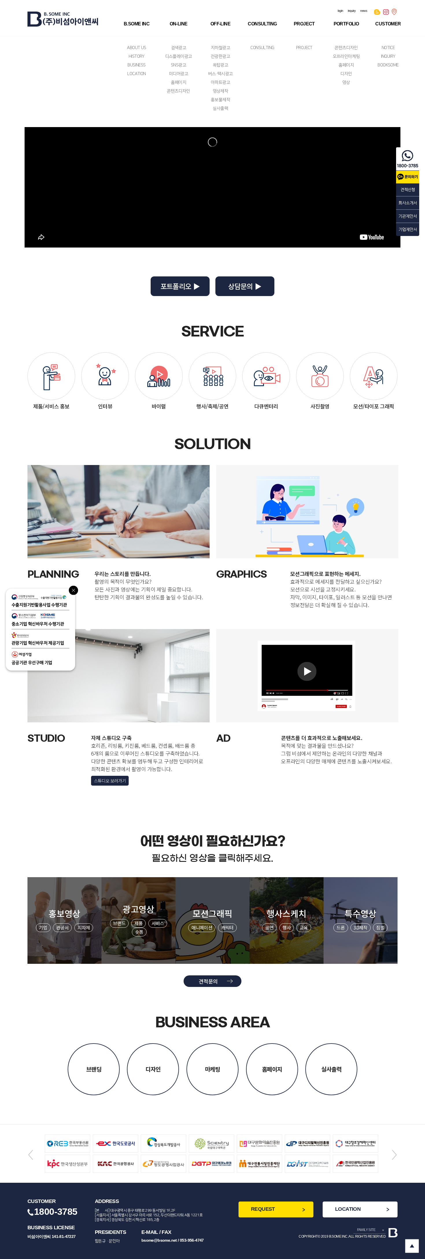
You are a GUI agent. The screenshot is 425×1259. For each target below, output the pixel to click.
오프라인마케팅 (346, 56)
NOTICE (388, 47)
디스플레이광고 (178, 56)
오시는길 (395, 13)
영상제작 (220, 91)
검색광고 (178, 47)
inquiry (352, 10)
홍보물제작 (220, 99)
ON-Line (179, 23)
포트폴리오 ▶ (180, 286)
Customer (388, 23)
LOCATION (136, 73)
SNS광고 (178, 65)
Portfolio (346, 23)
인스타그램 (386, 13)
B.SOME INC (136, 23)
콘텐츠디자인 (178, 91)
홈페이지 (178, 82)
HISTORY (137, 56)
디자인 (346, 73)
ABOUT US (136, 47)
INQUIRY (388, 56)
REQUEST (263, 1209)
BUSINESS (136, 65)
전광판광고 (220, 56)
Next (394, 1155)
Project (304, 23)
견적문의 (208, 981)
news (363, 10)
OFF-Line (220, 23)
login (340, 10)
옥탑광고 (220, 65)
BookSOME (388, 65)
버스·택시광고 (220, 73)
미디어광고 (178, 73)
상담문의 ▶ (244, 286)
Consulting (262, 23)
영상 (346, 82)
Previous (30, 1155)
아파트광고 (220, 82)
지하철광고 (220, 47)
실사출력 (220, 108)
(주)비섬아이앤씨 (62, 19)
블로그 (377, 13)
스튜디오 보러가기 (110, 781)
